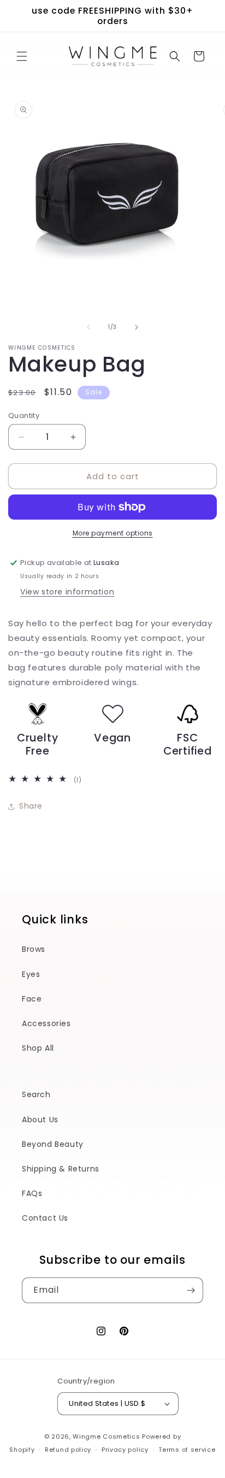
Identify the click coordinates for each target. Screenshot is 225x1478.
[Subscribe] (191, 1290)
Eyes (31, 974)
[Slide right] (137, 327)
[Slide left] (88, 327)
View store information (67, 591)
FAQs (32, 1193)
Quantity (23, 415)
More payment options (113, 533)
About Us (40, 1119)
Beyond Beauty (53, 1144)
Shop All (38, 1048)
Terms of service (186, 1449)
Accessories (46, 1023)
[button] (22, 56)
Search (36, 1094)
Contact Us (45, 1217)
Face (32, 998)
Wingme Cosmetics (106, 1436)
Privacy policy (125, 1449)
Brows (33, 949)
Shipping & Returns (60, 1168)
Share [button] (31, 805)
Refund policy (68, 1449)
